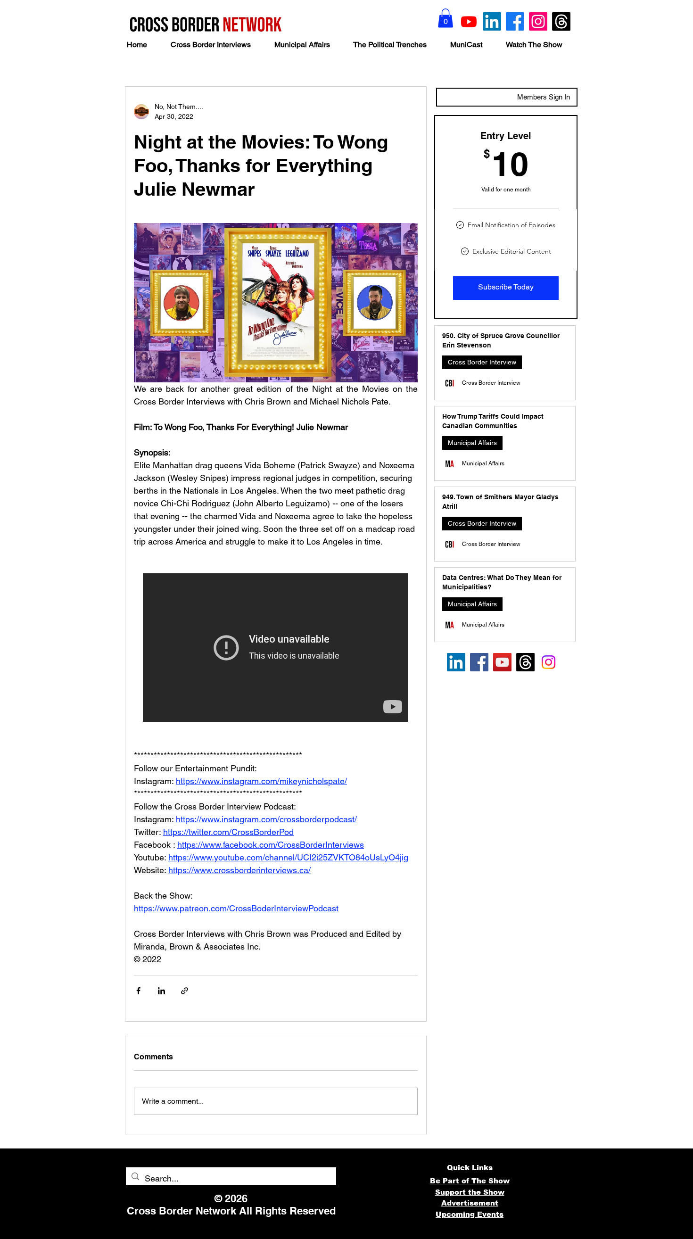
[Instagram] (538, 21)
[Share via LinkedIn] (161, 990)
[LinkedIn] (492, 21)
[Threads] (561, 21)
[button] (445, 18)
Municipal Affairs (472, 442)
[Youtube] (469, 21)
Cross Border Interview (482, 362)
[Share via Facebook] (138, 990)
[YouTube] (502, 662)
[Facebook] (515, 21)
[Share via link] (184, 990)
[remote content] (276, 648)
